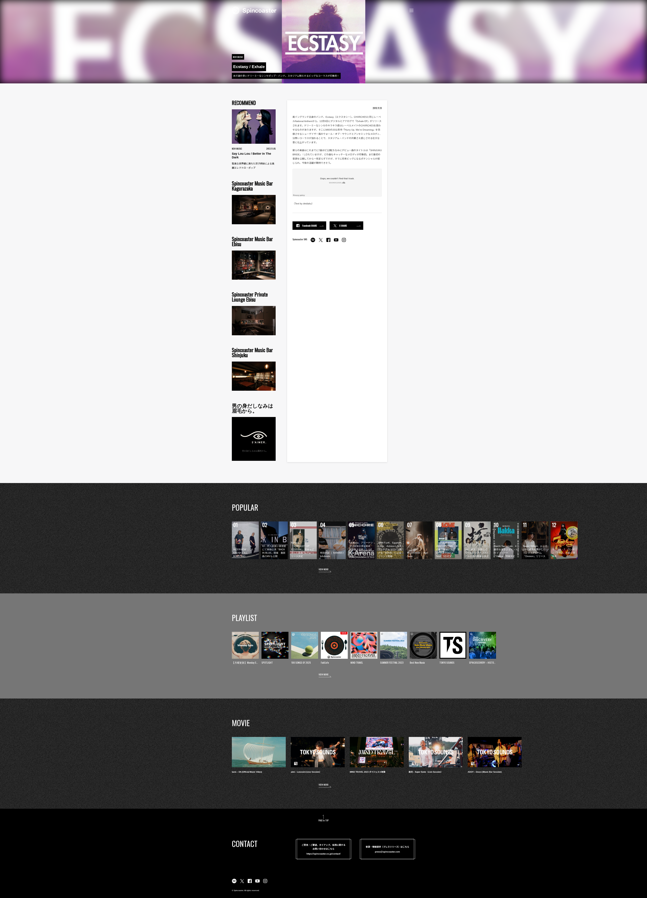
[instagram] (344, 241)
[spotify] (313, 241)
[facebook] (328, 241)
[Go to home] (254, 10)
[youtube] (336, 241)
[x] (320, 241)
